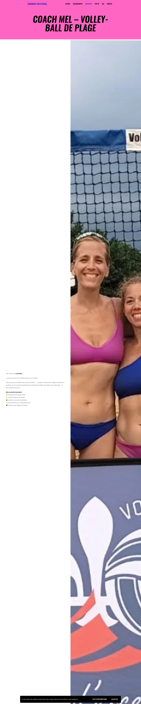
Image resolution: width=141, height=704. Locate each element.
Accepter (114, 699)
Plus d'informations (99, 699)
